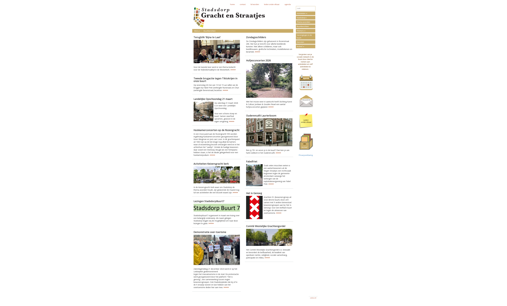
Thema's (300, 31)
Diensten (300, 42)
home (232, 4)
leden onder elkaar (272, 4)
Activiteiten (301, 13)
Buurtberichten (210, 31)
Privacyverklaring (305, 155)
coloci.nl (313, 298)
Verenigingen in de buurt (304, 36)
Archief (300, 46)
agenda (288, 4)
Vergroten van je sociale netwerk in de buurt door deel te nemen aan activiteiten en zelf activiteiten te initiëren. (305, 61)
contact (243, 4)
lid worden (255, 4)
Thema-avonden (303, 22)
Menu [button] (196, 31)
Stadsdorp (301, 17)
